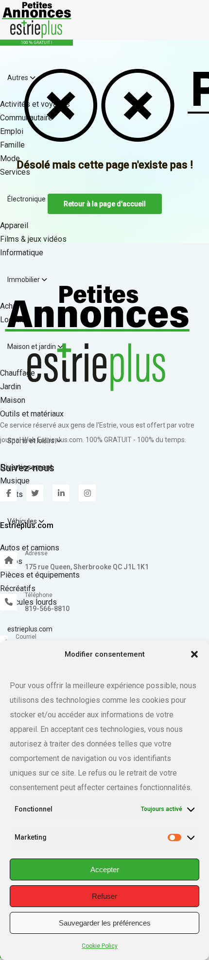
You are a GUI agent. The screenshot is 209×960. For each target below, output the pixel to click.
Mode (10, 158)
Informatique (21, 252)
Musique (15, 480)
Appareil (14, 225)
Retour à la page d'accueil (105, 204)
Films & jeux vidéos (33, 239)
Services (15, 172)
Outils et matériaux (32, 413)
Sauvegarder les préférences (105, 923)
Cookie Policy (100, 946)
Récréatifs (17, 588)
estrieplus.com (29, 629)
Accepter (104, 869)
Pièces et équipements (40, 574)
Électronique (27, 199)
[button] (194, 654)
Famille (12, 144)
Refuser (104, 896)
